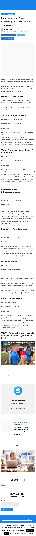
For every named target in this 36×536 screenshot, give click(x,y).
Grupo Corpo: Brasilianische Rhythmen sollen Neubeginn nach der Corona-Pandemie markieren (21, 430)
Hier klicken (19, 369)
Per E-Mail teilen (8, 38)
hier (33, 145)
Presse (30, 522)
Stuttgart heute (8, 14)
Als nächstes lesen (21, 422)
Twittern (22, 35)
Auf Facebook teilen (9, 35)
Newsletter (29, 519)
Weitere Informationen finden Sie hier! (21, 533)
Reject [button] (6, 533)
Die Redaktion (8, 29)
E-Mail (4, 500)
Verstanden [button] (30, 530)
